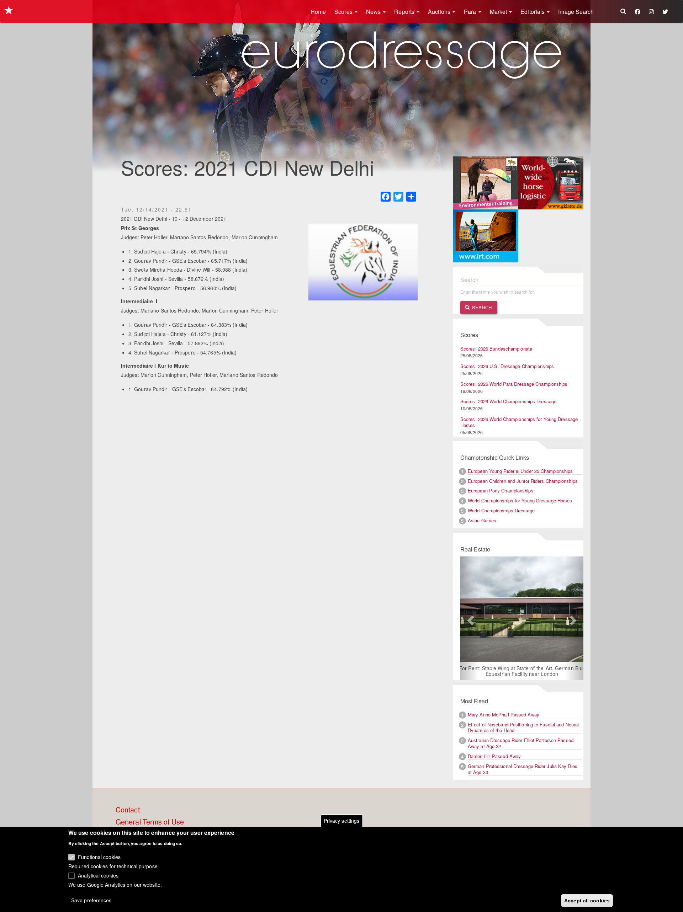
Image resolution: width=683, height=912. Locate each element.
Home (318, 11)
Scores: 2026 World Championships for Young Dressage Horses (519, 422)
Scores (344, 11)
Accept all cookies (587, 900)
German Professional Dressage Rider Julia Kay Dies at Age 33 (522, 769)
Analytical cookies (98, 875)
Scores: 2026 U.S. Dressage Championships (507, 366)
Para (471, 11)
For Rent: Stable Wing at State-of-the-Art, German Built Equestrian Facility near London (522, 671)
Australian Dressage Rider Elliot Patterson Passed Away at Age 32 (520, 743)
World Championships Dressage (501, 510)
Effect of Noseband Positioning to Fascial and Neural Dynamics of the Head (523, 727)
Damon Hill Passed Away (494, 756)
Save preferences (91, 900)
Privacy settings (342, 820)
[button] (469, 618)
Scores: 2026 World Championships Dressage (508, 401)
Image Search (576, 11)
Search (481, 307)
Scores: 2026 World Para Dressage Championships (514, 383)
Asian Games (482, 520)
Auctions (440, 11)
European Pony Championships (501, 490)
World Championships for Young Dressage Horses (520, 500)
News (374, 11)
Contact (128, 810)
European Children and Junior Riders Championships (523, 481)
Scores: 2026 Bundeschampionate (496, 348)
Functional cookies (99, 856)
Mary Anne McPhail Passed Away (503, 714)
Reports (405, 11)
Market (499, 11)
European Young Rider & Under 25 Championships (520, 471)
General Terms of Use (150, 822)
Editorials (533, 11)
